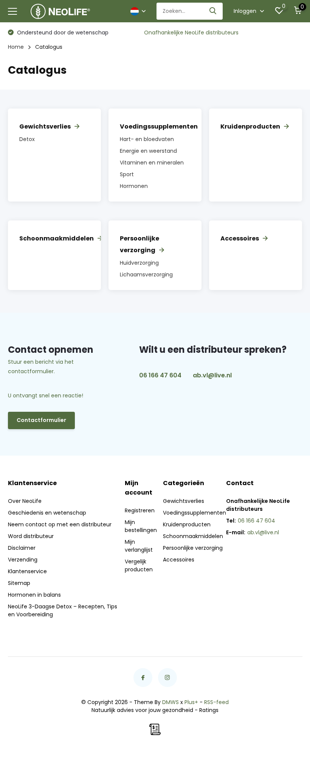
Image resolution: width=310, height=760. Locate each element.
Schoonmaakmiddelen (56, 238)
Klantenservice (27, 571)
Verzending (22, 559)
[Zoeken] (213, 11)
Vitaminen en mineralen (152, 162)
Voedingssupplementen (159, 126)
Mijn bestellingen (141, 526)
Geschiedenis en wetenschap (47, 512)
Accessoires (239, 238)
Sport (127, 174)
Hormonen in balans (34, 595)
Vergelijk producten (139, 565)
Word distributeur (31, 536)
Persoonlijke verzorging (193, 548)
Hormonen (134, 186)
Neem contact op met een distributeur (60, 524)
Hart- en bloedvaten (147, 139)
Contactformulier (41, 420)
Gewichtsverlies (45, 126)
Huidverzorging (139, 263)
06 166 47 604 (160, 375)
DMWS (170, 702)
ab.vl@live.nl (212, 375)
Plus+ (191, 702)
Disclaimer (22, 548)
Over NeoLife (25, 501)
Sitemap (19, 583)
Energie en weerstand (148, 151)
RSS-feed (216, 702)
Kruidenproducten (250, 126)
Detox (27, 139)
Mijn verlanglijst (139, 546)
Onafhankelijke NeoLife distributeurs (191, 32)
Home (16, 47)
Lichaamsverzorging (146, 274)
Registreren (140, 510)
